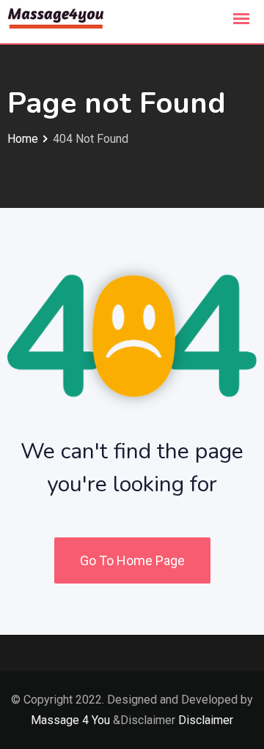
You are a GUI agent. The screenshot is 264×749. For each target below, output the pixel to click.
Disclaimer (205, 720)
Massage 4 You (70, 720)
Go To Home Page (132, 560)
